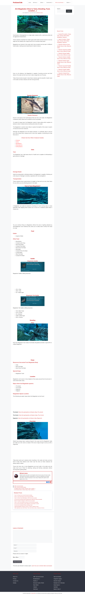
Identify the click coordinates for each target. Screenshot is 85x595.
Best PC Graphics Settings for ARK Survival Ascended (25, 500)
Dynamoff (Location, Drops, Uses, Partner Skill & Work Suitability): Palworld (64, 36)
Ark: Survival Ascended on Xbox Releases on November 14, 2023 (27, 503)
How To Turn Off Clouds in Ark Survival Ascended (24, 496)
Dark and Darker (57, 576)
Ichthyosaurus (19, 146)
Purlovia (18, 140)
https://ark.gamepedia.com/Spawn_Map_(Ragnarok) (30, 418)
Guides (14, 582)
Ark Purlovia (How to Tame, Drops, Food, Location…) (24, 489)
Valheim (41, 2)
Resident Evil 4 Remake (59, 582)
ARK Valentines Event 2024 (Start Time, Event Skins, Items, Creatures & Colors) (29, 507)
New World (35, 585)
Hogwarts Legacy (58, 578)
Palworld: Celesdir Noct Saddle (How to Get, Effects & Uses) (64, 75)
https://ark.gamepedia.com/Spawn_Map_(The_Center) (31, 415)
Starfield (56, 587)
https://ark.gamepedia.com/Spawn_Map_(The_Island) (30, 412)
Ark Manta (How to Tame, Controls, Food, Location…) (24, 488)
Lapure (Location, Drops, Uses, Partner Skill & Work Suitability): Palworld (63, 41)
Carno (17, 141)
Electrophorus (19, 145)
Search (58, 8)
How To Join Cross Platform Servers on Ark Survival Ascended (26, 502)
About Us (15, 576)
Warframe (35, 2)
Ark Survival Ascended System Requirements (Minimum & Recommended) (28, 499)
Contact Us (15, 580)
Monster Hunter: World (38, 582)
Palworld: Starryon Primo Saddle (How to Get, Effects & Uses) (64, 46)
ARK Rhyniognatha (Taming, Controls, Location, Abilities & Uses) (27, 506)
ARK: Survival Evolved (59, 2)
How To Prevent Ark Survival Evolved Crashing (23, 495)
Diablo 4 (68, 2)
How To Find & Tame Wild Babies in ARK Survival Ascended (26, 497)
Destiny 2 (35, 580)
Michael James (24, 473)
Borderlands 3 (49, 2)
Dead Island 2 (57, 585)
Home (30, 2)
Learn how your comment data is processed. (42, 565)
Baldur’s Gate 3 (57, 589)
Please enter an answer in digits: (20, 553)
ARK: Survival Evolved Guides (20, 487)
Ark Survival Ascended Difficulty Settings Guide (23, 505)
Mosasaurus (18, 143)
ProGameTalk (17, 2)
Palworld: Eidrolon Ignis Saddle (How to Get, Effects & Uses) (64, 62)
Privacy (14, 578)
